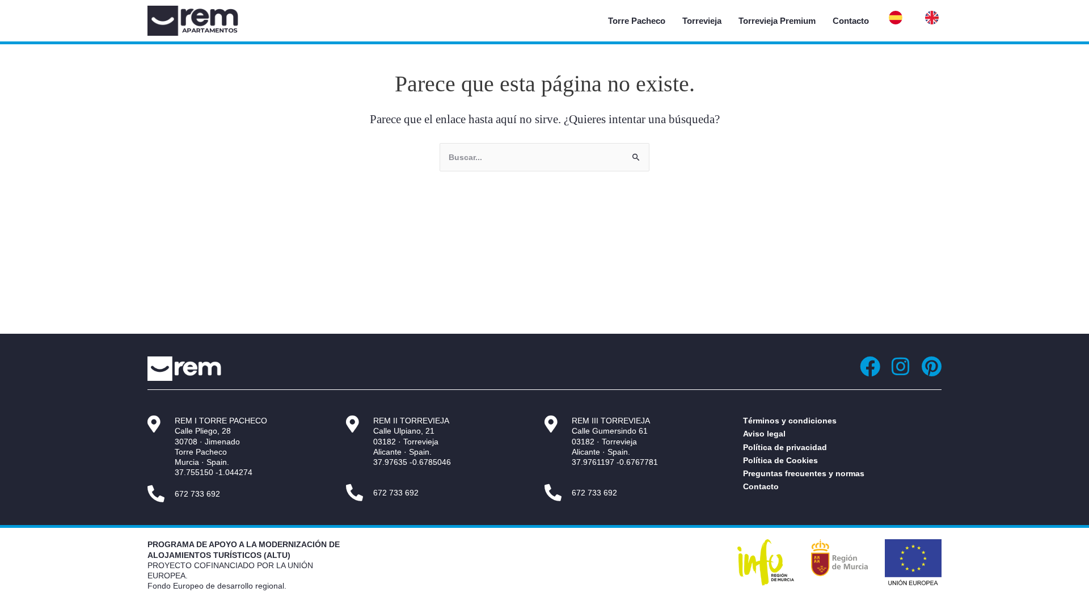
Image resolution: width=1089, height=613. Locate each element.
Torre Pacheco (636, 21)
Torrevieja (701, 21)
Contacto (851, 21)
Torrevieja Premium (777, 21)
